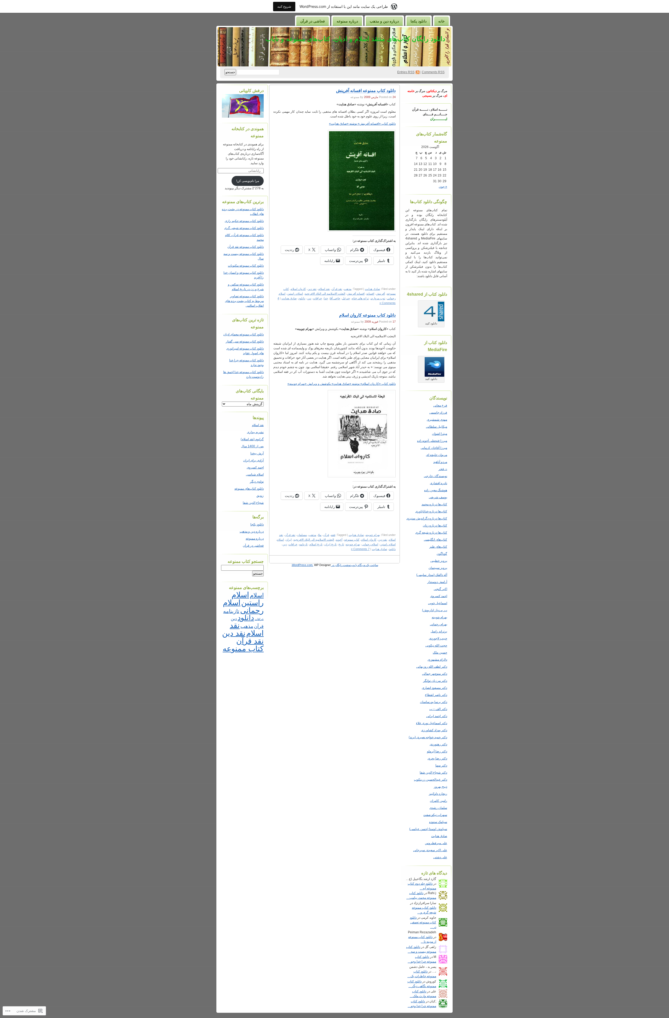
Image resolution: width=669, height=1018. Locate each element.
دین (309, 298)
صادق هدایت (439, 836)
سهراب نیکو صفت (435, 815)
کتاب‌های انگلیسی (435, 539)
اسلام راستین (295, 293)
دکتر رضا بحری (437, 758)
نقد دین (312, 288)
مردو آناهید (440, 462)
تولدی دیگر (257, 481)
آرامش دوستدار (437, 582)
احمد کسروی (438, 596)
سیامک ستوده (438, 822)
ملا (319, 534)
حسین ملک (440, 652)
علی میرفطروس (436, 843)
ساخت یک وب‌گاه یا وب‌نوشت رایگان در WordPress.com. (335, 565)
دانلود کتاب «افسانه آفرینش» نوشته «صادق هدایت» (362, 123)
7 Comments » (360, 549)
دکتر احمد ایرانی (436, 716)
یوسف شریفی (438, 497)
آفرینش (380, 293)
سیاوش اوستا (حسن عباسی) (428, 829)
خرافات (317, 298)
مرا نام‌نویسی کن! (247, 181)
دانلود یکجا (418, 21)
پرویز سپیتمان (438, 568)
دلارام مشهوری (437, 659)
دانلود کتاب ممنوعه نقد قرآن (245, 247)
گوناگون (442, 554)
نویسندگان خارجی (435, 476)
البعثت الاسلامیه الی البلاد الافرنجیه (325, 293)
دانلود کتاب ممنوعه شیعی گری (244, 228)
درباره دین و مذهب (384, 21)
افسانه (370, 293)
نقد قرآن (337, 288)
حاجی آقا (335, 298)
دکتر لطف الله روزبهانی (431, 666)
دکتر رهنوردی (438, 744)
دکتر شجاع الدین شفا (433, 772)
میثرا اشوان (439, 434)
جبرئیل (346, 298)
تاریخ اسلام (315, 544)
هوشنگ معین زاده (435, 490)
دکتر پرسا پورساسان (433, 702)
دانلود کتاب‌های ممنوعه (249, 488)
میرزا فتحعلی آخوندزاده (432, 441)
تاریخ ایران (330, 544)
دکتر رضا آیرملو (437, 751)
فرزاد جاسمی (438, 412)
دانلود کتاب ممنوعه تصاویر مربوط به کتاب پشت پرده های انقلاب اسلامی (244, 300)
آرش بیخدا (257, 453)
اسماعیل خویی (437, 603)
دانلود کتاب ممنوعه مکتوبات (246, 265)
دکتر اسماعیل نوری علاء (431, 723)
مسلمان (302, 534)
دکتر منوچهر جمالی (434, 674)
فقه (333, 534)
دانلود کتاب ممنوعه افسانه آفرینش (366, 90)
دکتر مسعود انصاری (434, 688)
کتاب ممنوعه (351, 539)
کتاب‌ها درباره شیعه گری (431, 532)
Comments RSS (433, 72)
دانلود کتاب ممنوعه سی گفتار (245, 341)
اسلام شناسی (255, 474)
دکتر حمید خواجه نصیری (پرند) (428, 737)
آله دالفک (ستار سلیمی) (431, 575)
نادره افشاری (438, 483)
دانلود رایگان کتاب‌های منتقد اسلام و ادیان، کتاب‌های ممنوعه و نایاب (355, 38)
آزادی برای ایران (253, 460)
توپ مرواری (378, 298)
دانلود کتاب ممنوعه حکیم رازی (244, 221)
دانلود (301, 298)
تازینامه (303, 544)
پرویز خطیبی (438, 561)
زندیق (260, 495)
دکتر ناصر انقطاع (436, 695)
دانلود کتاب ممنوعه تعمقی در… (423, 922)
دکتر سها (441, 765)
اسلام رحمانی (370, 544)
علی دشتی (440, 857)
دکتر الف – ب (438, 709)
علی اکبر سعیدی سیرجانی (430, 850)
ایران (289, 539)
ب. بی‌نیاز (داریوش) (434, 610)
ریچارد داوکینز (438, 794)
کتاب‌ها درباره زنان (435, 525)
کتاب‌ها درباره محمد (434, 504)
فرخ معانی (440, 405)
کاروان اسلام (298, 288)
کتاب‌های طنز (438, 546)
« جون (443, 186)
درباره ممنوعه (347, 21)
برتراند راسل (439, 631)
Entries (405, 72)
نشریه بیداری (255, 432)
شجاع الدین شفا (253, 503)
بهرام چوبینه (439, 617)
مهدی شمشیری (437, 419)
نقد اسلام (324, 288)
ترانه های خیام (360, 298)
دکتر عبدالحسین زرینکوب (430, 779)
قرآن (326, 534)
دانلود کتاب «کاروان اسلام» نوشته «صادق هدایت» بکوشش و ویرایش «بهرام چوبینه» (341, 384)
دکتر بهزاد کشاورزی (434, 730)
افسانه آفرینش (356, 293)
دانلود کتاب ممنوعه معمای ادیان (243, 334)
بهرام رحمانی (438, 624)
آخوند (339, 539)
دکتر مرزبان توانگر (435, 681)
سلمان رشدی (438, 808)
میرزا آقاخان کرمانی (434, 448)
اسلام (280, 539)
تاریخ (341, 544)
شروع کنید (284, 6)
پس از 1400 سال (252, 446)
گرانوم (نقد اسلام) (252, 439)
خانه (441, 21)
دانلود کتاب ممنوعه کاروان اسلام (367, 315)
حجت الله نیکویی (436, 645)
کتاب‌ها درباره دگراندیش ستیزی (426, 518)
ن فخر (443, 469)
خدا (326, 298)
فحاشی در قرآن (312, 21)
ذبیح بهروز (440, 786)
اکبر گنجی (440, 589)
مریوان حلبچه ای (436, 455)
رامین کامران (438, 801)
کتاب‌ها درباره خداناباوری (431, 511)
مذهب (347, 288)
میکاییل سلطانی (436, 426)
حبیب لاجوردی (438, 638)
